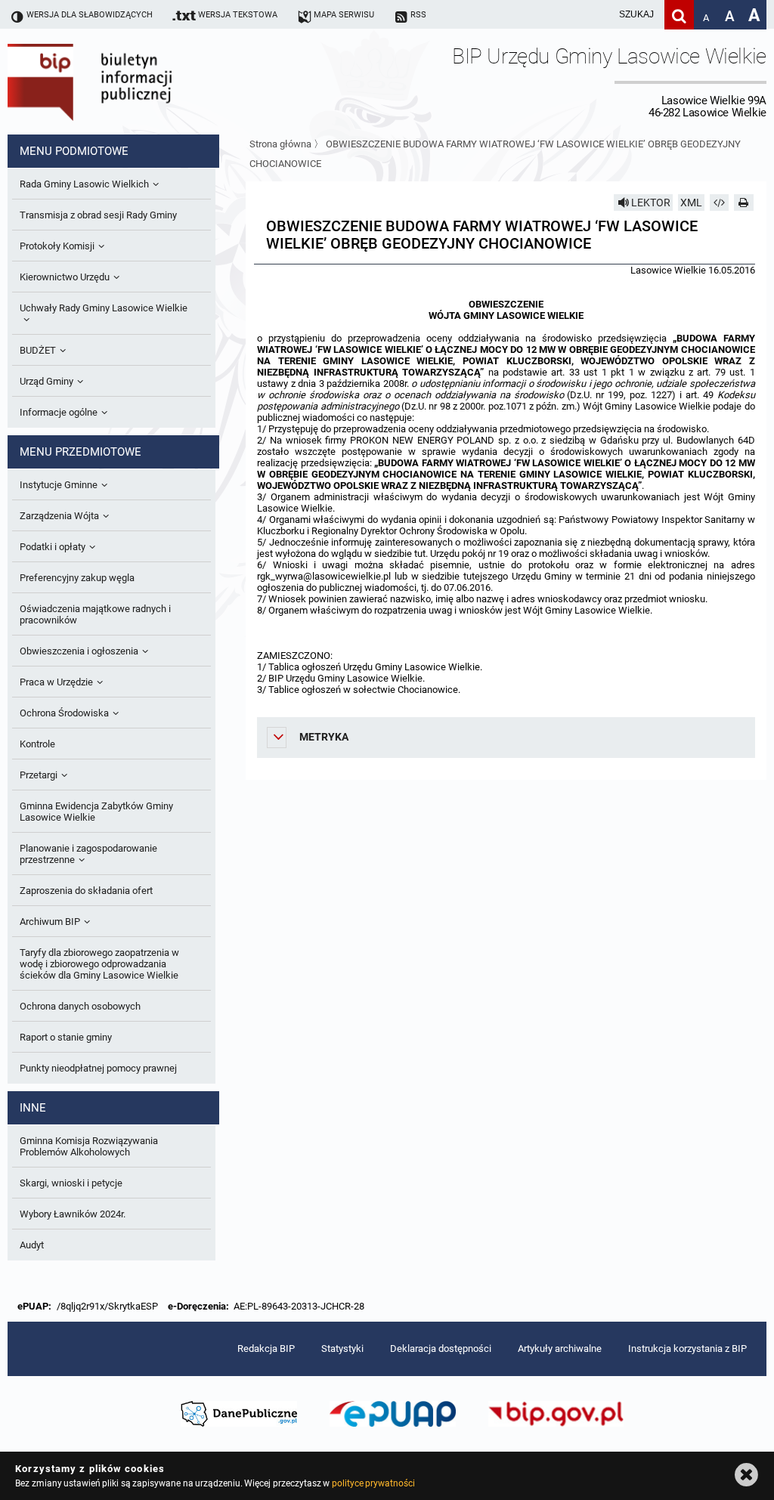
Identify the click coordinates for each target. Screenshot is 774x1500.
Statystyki (342, 1348)
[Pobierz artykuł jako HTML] (719, 202)
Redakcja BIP (266, 1348)
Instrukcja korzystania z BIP (687, 1348)
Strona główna (280, 144)
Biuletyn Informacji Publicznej (132, 81)
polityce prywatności (373, 1483)
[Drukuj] (744, 202)
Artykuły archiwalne (560, 1348)
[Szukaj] (679, 14)
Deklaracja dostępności (440, 1348)
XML (691, 202)
